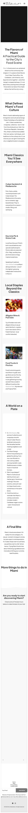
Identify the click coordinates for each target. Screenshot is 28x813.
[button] (24, 3)
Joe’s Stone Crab (11, 264)
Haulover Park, (10, 386)
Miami (5, 68)
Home (14, 782)
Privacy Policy (14, 784)
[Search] (19, 3)
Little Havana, (12, 433)
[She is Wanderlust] (11, 3)
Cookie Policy (14, 786)
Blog (14, 783)
